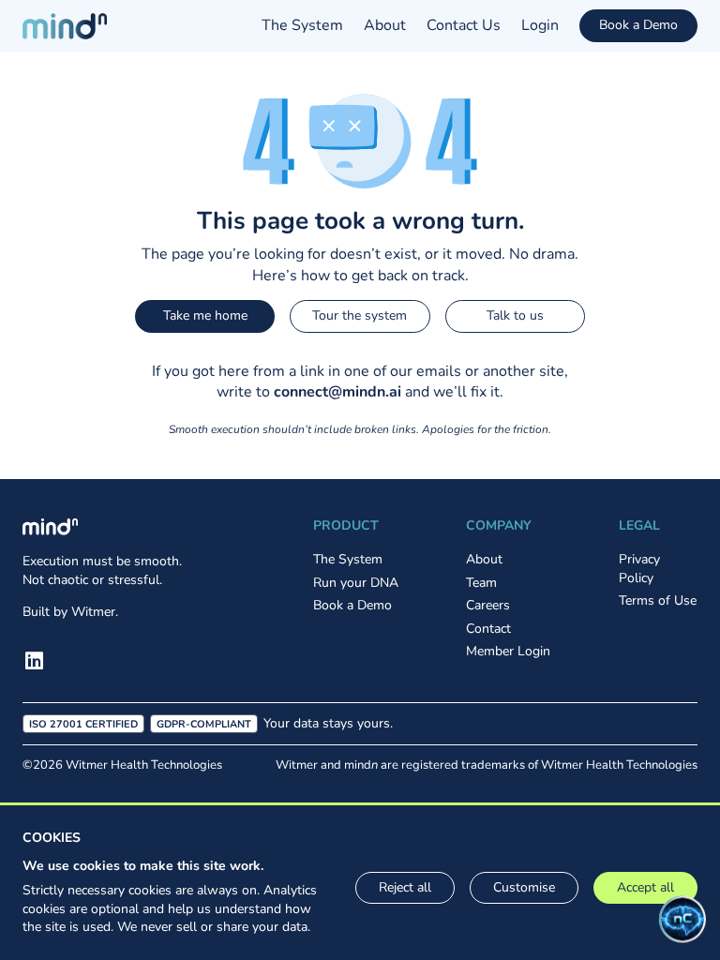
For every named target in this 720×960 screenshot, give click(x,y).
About (385, 25)
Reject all (405, 887)
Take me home (205, 315)
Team (481, 583)
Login (540, 25)
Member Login (508, 651)
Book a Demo (638, 25)
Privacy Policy (639, 568)
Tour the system (359, 315)
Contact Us (464, 25)
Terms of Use (658, 600)
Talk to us (515, 315)
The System (302, 25)
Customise (524, 887)
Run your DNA (355, 583)
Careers (488, 605)
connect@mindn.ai (337, 392)
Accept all (645, 887)
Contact (488, 629)
